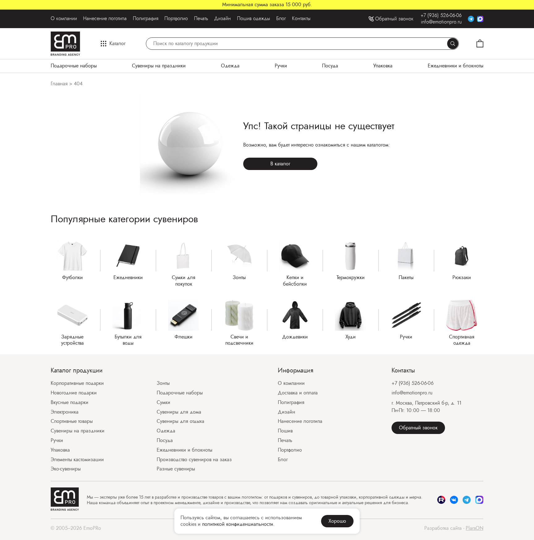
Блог (281, 18)
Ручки (281, 66)
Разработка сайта (453, 528)
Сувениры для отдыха (180, 421)
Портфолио (176, 18)
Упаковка (382, 66)
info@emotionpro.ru (441, 22)
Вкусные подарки (69, 402)
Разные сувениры (176, 469)
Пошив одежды (253, 18)
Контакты (301, 18)
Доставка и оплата (298, 393)
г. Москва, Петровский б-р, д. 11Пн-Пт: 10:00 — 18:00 (426, 406)
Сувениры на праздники (159, 66)
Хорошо (337, 521)
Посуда (330, 66)
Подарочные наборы (74, 66)
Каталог (117, 43)
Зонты (163, 383)
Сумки (163, 402)
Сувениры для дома (179, 412)
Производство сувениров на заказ (194, 460)
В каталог (280, 163)
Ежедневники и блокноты (455, 66)
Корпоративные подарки (77, 383)
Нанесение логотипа (105, 18)
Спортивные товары (72, 421)
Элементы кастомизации (77, 460)
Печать (201, 18)
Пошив (285, 431)
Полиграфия (145, 18)
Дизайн (222, 18)
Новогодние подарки (74, 393)
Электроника (64, 412)
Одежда (230, 66)
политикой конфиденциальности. (238, 524)
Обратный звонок (418, 427)
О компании (64, 18)
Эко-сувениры (66, 469)
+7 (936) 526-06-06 (441, 15)
